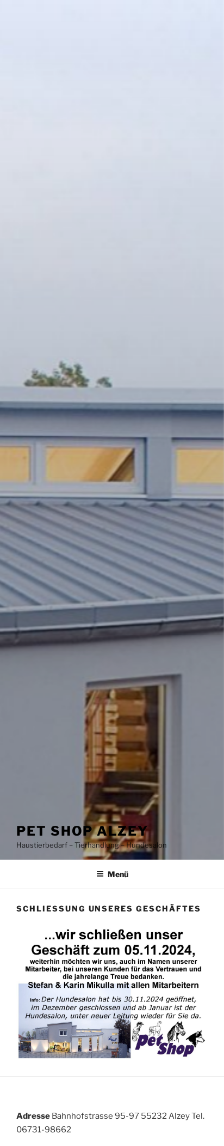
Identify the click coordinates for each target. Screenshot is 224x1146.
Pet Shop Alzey (82, 831)
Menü (118, 874)
